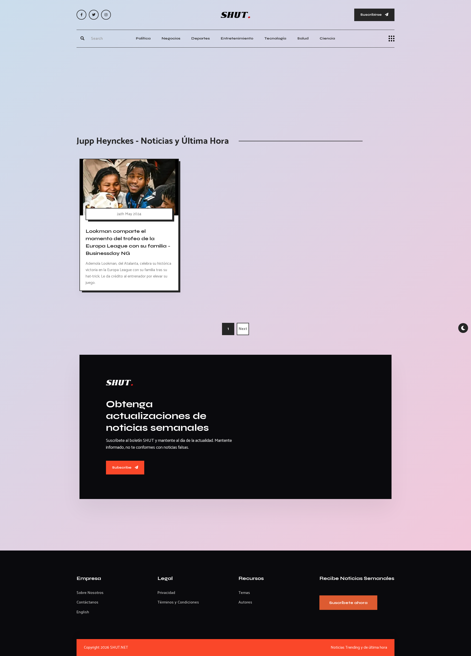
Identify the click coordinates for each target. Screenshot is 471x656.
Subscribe (122, 467)
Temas (244, 593)
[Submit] (82, 38)
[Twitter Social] (94, 15)
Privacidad (166, 593)
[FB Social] (81, 15)
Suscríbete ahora (348, 602)
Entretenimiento (237, 38)
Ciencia (327, 38)
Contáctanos (87, 602)
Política (143, 38)
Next (243, 329)
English (83, 612)
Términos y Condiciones (178, 602)
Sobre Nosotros (90, 593)
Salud (303, 38)
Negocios (171, 38)
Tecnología (275, 38)
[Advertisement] (235, 86)
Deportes (200, 38)
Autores (245, 602)
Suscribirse (371, 15)
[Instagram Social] (106, 15)
